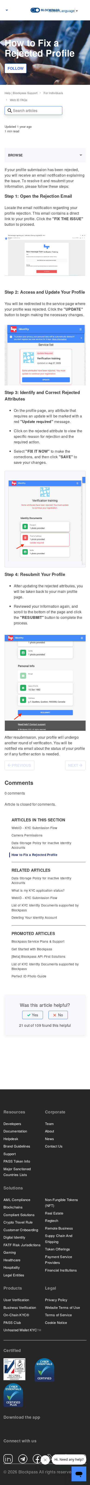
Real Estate (54, 1213)
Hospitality (11, 1267)
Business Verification (19, 1307)
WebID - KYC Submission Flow (34, 827)
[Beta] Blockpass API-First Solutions (39, 956)
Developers (12, 1123)
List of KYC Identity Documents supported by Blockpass (45, 907)
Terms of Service (58, 1314)
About (49, 1131)
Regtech (51, 1220)
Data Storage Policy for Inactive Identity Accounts (41, 845)
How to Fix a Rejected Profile (34, 854)
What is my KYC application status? (38, 890)
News (49, 1138)
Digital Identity (14, 1237)
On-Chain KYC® (16, 1314)
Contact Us (54, 1146)
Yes (35, 1015)
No (60, 1015)
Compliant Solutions (19, 1214)
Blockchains (13, 1207)
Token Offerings (57, 1249)
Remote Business (59, 1228)
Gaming (9, 1252)
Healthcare (12, 1259)
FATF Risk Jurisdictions (22, 1244)
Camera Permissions (27, 835)
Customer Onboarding (20, 1229)
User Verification (16, 1299)
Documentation (15, 1131)
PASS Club (12, 1322)
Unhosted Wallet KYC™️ (22, 1329)
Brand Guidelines (16, 1146)
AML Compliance (16, 1199)
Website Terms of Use (62, 1307)
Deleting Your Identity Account (34, 917)
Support (9, 1153)
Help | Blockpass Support (21, 93)
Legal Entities (13, 1274)
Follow (16, 68)
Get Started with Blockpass (32, 949)
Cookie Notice (56, 1322)
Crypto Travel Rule (18, 1222)
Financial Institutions (61, 1270)
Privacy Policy (56, 1299)
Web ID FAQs (18, 100)
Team (49, 1123)
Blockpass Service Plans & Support (38, 941)
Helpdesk (10, 1138)
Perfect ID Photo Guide (29, 976)
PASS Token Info (16, 1161)
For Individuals (53, 93)
